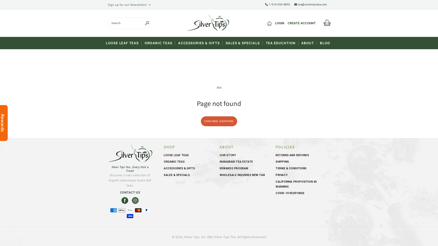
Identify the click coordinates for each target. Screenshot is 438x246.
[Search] (147, 23)
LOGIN (279, 23)
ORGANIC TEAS (174, 161)
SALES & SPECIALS (177, 175)
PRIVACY (282, 175)
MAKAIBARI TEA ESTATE (236, 161)
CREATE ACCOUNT (302, 23)
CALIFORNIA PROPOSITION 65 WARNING (296, 184)
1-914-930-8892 (279, 4)
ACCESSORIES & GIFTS (179, 168)
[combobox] (129, 23)
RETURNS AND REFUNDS (292, 155)
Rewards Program (234, 168)
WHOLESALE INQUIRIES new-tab (242, 175)
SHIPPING (282, 161)
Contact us (130, 192)
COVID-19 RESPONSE (290, 193)
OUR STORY (228, 155)
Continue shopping (219, 121)
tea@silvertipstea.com (312, 4)
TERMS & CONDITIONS (291, 168)
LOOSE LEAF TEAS (176, 155)
